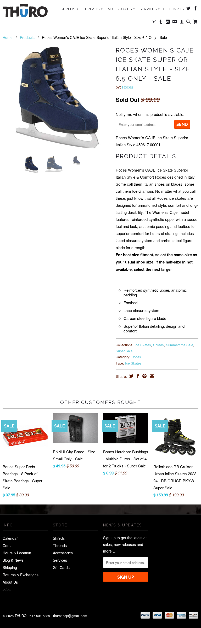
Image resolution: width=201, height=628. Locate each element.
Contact (9, 545)
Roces (127, 87)
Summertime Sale (179, 344)
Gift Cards (173, 9)
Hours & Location (17, 552)
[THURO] (25, 10)
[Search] (188, 23)
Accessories (121, 9)
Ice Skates (143, 344)
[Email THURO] (174, 23)
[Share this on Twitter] (130, 376)
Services (149, 9)
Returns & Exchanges (20, 574)
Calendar (10, 538)
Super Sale (124, 350)
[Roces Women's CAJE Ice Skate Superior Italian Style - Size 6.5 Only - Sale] (56, 98)
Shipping (10, 567)
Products (27, 37)
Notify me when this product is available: (150, 114)
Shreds (69, 9)
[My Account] (182, 23)
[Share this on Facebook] (137, 376)
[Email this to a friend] (151, 376)
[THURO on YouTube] (154, 23)
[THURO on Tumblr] (161, 23)
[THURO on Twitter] (188, 9)
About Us (10, 582)
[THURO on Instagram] (168, 23)
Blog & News (13, 560)
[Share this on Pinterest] (144, 376)
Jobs (6, 589)
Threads (93, 9)
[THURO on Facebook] (195, 9)
